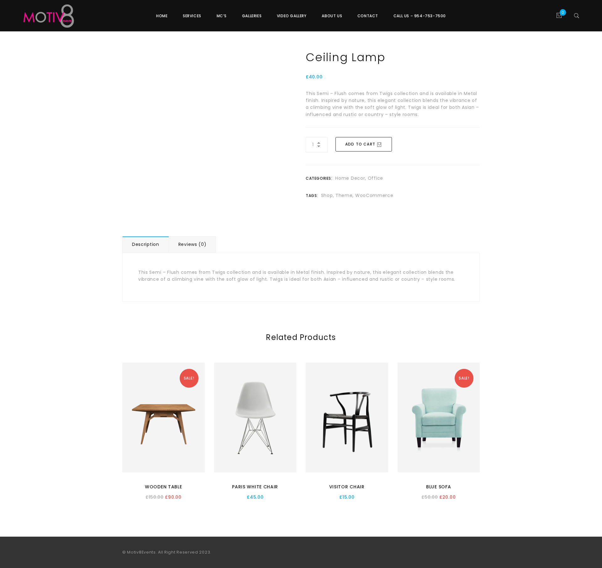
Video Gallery (292, 16)
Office (375, 178)
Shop (327, 195)
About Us (332, 16)
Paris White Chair (255, 487)
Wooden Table (163, 487)
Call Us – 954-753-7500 (419, 16)
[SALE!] (163, 417)
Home (161, 16)
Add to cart (360, 144)
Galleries (251, 16)
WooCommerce (374, 195)
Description (145, 244)
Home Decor (350, 178)
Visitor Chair (347, 487)
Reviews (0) (192, 244)
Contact (367, 16)
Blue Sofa (438, 487)
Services (192, 16)
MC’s (222, 16)
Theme (344, 195)
